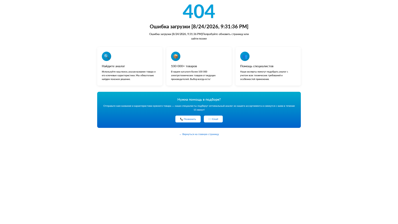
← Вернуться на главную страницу (199, 134)
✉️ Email (213, 118)
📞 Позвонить (188, 118)
